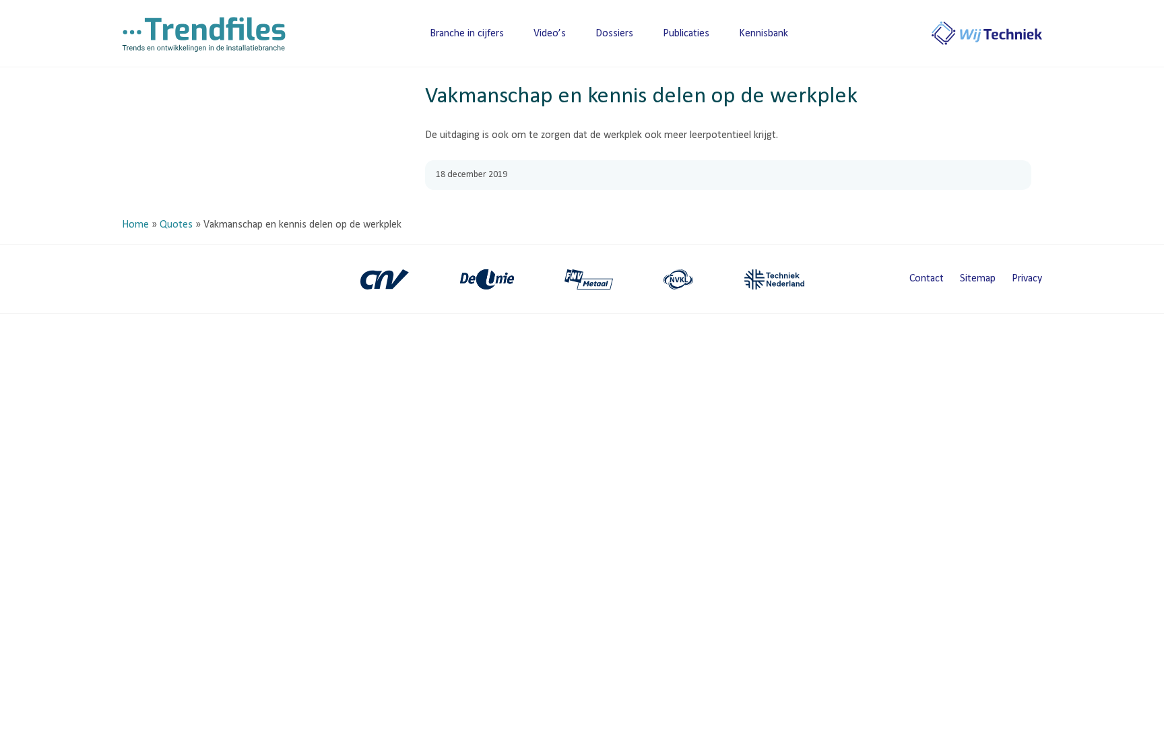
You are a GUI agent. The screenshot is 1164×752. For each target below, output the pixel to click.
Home (135, 224)
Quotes (176, 224)
